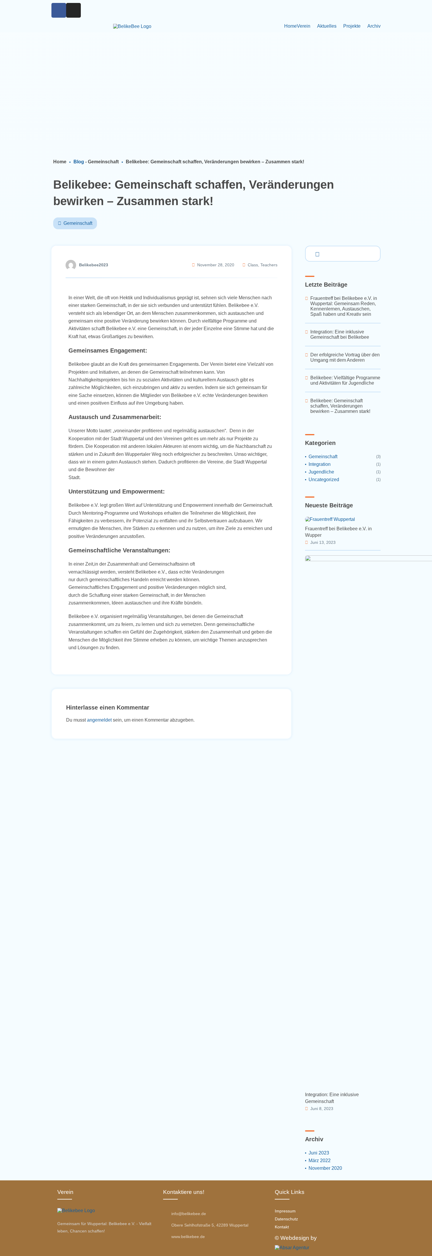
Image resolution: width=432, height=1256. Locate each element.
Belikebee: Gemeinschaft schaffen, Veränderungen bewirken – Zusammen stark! (340, 406)
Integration (320, 464)
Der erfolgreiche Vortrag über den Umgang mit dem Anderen (345, 357)
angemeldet (99, 719)
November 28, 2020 (215, 265)
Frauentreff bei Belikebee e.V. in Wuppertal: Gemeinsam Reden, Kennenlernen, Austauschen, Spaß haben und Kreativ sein (343, 306)
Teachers (268, 265)
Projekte (352, 26)
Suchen (316, 253)
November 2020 (325, 1168)
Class (253, 265)
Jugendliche (321, 471)
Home (290, 26)
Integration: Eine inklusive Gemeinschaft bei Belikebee (339, 334)
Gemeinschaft (103, 161)
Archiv (374, 26)
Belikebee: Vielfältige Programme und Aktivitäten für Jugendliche (345, 380)
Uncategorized (324, 479)
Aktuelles (326, 26)
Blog (78, 161)
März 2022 (320, 1160)
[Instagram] (73, 10)
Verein (303, 26)
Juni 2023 (319, 1152)
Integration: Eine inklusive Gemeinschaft (332, 1098)
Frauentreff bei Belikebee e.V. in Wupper (338, 532)
